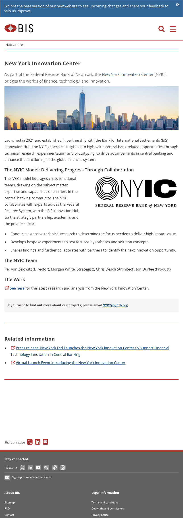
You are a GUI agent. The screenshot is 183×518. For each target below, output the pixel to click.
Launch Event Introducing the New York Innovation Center (70, 362)
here (17, 288)
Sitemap (9, 502)
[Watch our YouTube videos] (38, 467)
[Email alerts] (7, 477)
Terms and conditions (105, 502)
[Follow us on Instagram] (62, 467)
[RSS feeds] (46, 467)
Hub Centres (15, 45)
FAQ (7, 508)
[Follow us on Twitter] (22, 467)
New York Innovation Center (128, 74)
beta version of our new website (50, 6)
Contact (9, 515)
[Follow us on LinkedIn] (30, 467)
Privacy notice (100, 515)
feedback (156, 6)
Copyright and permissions (108, 508)
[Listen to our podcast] (54, 467)
